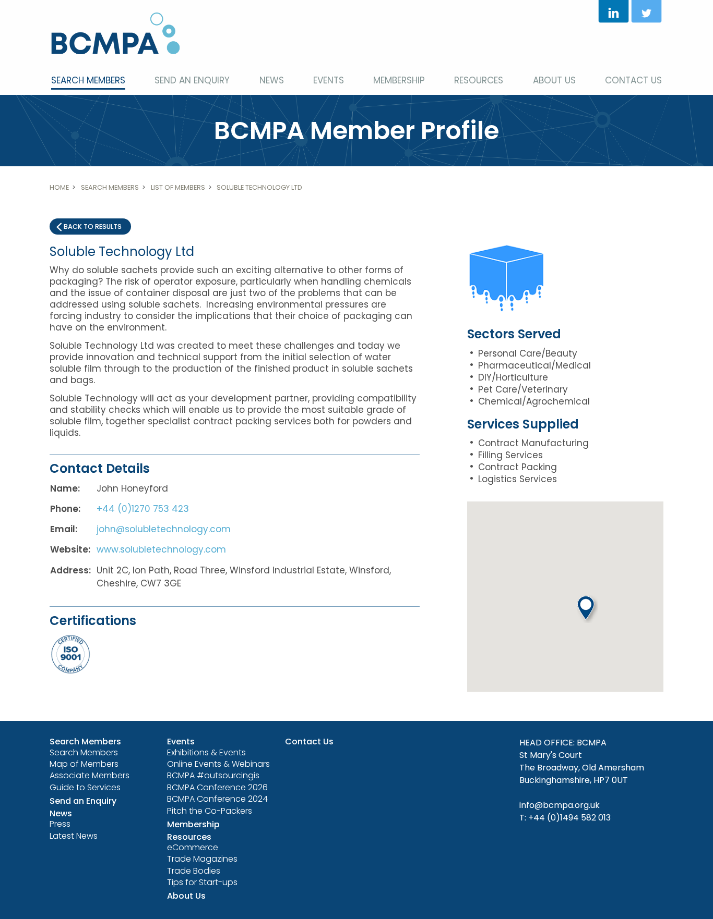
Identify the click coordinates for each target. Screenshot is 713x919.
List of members (178, 187)
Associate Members (89, 775)
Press (60, 824)
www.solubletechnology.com (161, 549)
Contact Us (633, 80)
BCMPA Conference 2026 (217, 787)
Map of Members (84, 764)
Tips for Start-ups (202, 882)
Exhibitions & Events (206, 752)
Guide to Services (85, 787)
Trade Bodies (193, 871)
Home (59, 187)
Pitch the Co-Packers (209, 811)
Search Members (88, 80)
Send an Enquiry (192, 80)
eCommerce (192, 847)
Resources (478, 80)
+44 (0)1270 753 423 (143, 509)
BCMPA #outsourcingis (213, 775)
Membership (399, 80)
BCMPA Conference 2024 (217, 799)
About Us (554, 80)
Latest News (74, 836)
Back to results (93, 226)
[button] (587, 609)
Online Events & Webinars (218, 764)
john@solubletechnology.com (164, 529)
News (271, 80)
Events (328, 80)
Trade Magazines (202, 859)
